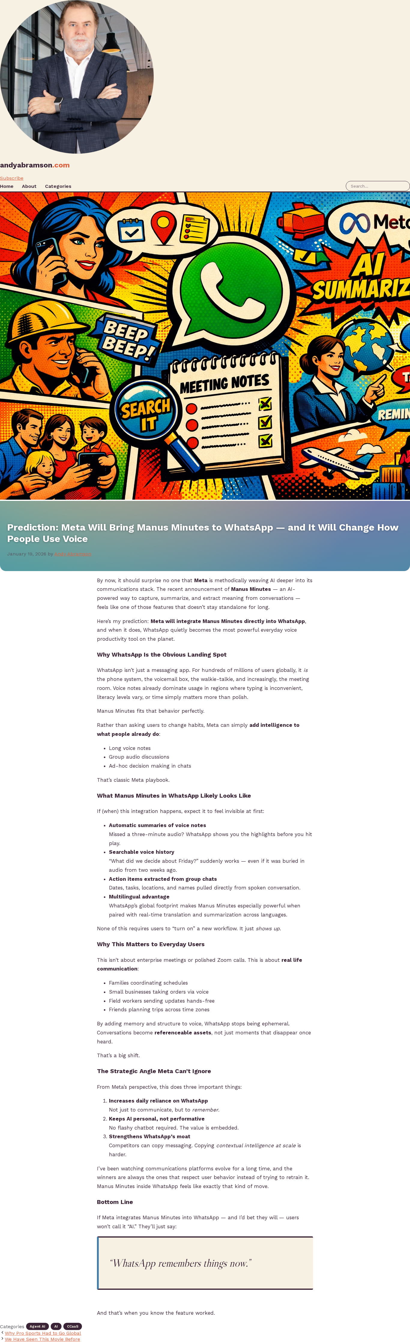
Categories (58, 186)
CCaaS (72, 1326)
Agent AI (37, 1326)
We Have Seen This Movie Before (42, 1339)
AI (56, 1326)
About (29, 186)
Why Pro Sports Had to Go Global (43, 1333)
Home (7, 186)
